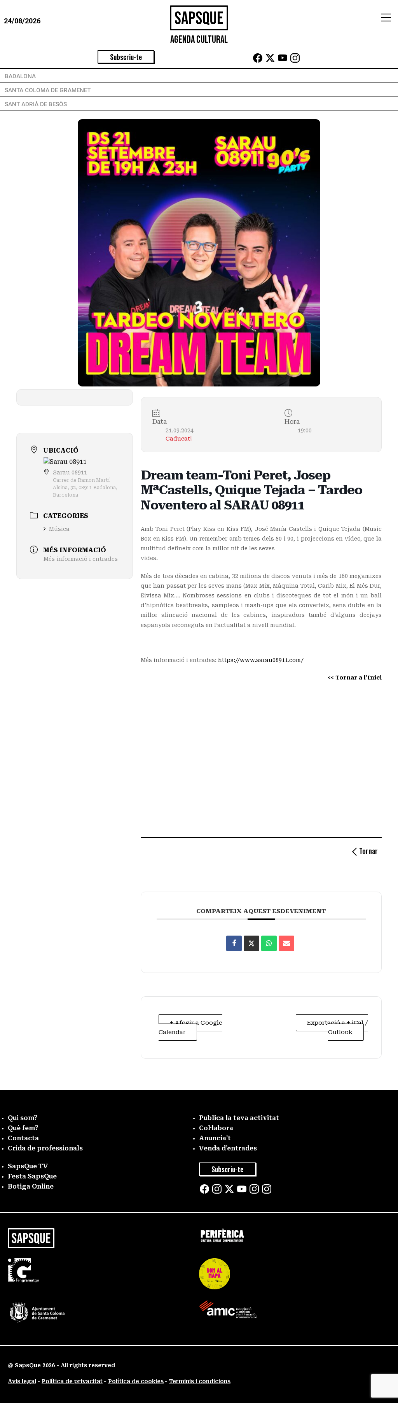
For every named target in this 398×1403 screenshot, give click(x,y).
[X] (270, 60)
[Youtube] (282, 60)
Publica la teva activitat (239, 1118)
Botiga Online (31, 1186)
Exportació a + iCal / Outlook (337, 1027)
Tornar (368, 851)
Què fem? (23, 1128)
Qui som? (23, 1118)
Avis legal (22, 1381)
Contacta (23, 1138)
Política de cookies (136, 1381)
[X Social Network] (251, 943)
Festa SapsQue (32, 1176)
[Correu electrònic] (286, 943)
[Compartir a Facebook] (234, 943)
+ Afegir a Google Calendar (190, 1027)
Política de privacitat (72, 1381)
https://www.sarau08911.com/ (261, 660)
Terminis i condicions (199, 1381)
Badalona (20, 76)
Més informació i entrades (81, 559)
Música (59, 529)
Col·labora (216, 1128)
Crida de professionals (45, 1148)
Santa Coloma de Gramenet (48, 90)
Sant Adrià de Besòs (36, 104)
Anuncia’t (215, 1138)
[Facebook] (257, 60)
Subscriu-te (126, 57)
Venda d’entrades (228, 1148)
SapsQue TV (28, 1166)
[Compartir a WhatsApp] (269, 943)
